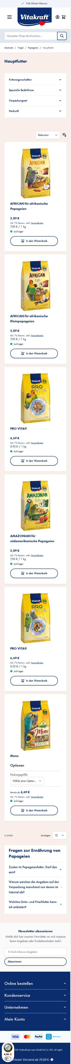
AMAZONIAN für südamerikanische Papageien (32, 526)
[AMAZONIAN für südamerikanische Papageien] (34, 495)
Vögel (20, 47)
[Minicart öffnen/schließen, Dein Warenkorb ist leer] (64, 17)
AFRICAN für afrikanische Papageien (29, 201)
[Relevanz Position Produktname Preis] (45, 134)
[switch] (8, 1059)
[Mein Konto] (57, 17)
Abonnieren (14, 948)
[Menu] (34, 709)
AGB (19, 1044)
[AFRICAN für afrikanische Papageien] (34, 170)
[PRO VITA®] (34, 390)
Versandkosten (37, 218)
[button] (34, 970)
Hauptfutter (48, 47)
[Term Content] (52, 1059)
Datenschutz (31, 1044)
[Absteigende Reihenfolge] (62, 133)
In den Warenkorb (35, 237)
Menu (14, 738)
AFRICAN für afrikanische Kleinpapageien (29, 311)
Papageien (33, 47)
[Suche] (62, 36)
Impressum (46, 1044)
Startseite (8, 47)
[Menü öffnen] (9, 17)
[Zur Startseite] (34, 17)
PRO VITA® (18, 419)
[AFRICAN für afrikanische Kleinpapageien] (34, 280)
